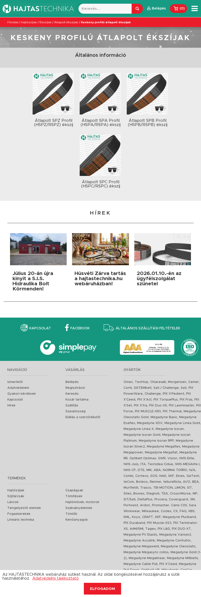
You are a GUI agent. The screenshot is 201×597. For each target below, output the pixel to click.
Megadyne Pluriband (179, 517)
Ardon (145, 505)
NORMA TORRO (175, 470)
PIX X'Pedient (173, 393)
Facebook (80, 328)
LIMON (180, 487)
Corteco (141, 476)
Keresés (72, 393)
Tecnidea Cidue (160, 464)
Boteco (142, 481)
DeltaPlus (145, 499)
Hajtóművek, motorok (82, 502)
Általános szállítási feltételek (148, 328)
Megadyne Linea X (139, 429)
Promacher (160, 505)
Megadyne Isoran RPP (156, 440)
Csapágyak (74, 490)
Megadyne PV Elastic (140, 534)
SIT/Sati (130, 499)
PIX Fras (186, 399)
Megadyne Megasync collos (146, 552)
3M (192, 499)
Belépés (72, 382)
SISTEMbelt (142, 388)
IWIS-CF (130, 470)
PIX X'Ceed (168, 564)
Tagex (150, 528)
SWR (161, 458)
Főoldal (12, 22)
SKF (171, 476)
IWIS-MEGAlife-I (187, 464)
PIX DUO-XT (181, 528)
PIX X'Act (144, 399)
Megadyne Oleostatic (178, 546)
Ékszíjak (45, 22)
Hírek (11, 405)
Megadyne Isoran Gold (142, 434)
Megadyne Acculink (139, 540)
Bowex (138, 493)
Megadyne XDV (150, 423)
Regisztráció (75, 388)
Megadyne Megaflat (161, 452)
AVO (186, 481)
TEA (164, 493)
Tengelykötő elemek (24, 508)
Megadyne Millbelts (182, 558)
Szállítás (71, 405)
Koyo (136, 517)
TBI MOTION (163, 487)
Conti (128, 388)
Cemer (193, 382)
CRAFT (147, 517)
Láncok (13, 502)
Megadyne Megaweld (141, 546)
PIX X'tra (140, 405)
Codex (166, 511)
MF (195, 493)
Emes (180, 476)
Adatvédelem (18, 388)
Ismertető (15, 382)
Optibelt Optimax (142, 458)
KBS (191, 511)
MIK (149, 470)
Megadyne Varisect (175, 534)
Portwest (131, 505)
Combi (128, 476)
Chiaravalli (158, 382)
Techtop (141, 382)
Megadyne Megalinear (147, 558)
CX (175, 511)
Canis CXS (179, 505)
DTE (141, 470)
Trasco (145, 487)
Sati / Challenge (166, 388)
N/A (192, 470)
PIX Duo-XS (158, 405)
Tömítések (73, 496)
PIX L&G (164, 528)
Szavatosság (75, 411)
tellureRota (172, 481)
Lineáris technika (20, 519)
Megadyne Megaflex (163, 446)
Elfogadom (102, 589)
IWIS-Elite (186, 458)
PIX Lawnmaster (181, 405)
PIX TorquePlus (165, 399)
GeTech (193, 476)
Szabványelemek (78, 508)
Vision (172, 458)
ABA (157, 470)
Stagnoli (152, 493)
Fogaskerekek (18, 514)
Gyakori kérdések (21, 393)
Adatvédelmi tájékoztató (55, 578)
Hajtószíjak (29, 22)
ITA (143, 464)
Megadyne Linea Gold (182, 423)
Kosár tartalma (76, 399)
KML (127, 517)
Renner (155, 481)
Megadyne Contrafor (174, 540)
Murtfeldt (131, 487)
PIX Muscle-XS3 (159, 523)
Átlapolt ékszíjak (66, 22)
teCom (129, 481)
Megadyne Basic (164, 417)
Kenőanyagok (76, 519)
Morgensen (177, 382)
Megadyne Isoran (170, 429)
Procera (160, 499)
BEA (195, 481)
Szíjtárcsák (15, 496)
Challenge (153, 393)
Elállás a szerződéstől (82, 417)
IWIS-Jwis (131, 464)
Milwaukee (150, 511)
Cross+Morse (180, 493)
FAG (183, 511)
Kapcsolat (40, 328)
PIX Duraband (134, 523)
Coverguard (178, 499)
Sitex (127, 493)
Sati (184, 388)
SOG (153, 476)
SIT (189, 487)
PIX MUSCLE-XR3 (148, 411)
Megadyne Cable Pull (140, 564)
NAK (162, 476)
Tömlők (71, 514)
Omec (128, 382)
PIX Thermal (172, 411)
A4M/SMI (136, 528)
